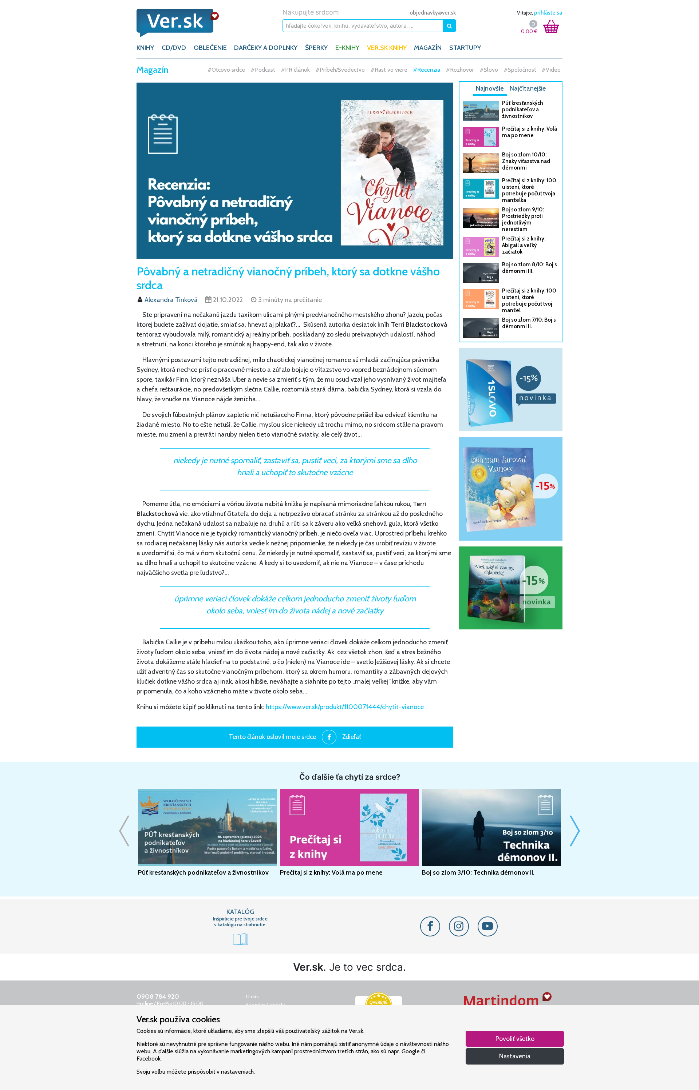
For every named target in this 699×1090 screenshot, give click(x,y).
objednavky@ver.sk (433, 12)
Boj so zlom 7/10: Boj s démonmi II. (529, 323)
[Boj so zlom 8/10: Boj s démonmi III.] (481, 272)
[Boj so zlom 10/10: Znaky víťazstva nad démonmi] (481, 162)
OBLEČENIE (210, 48)
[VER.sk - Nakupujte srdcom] (185, 23)
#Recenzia (383, 69)
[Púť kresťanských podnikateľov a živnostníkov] (481, 111)
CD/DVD (174, 48)
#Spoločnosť (477, 69)
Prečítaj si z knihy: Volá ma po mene (529, 132)
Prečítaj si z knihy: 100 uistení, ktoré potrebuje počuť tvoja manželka (529, 190)
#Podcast (220, 69)
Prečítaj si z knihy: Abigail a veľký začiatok (523, 245)
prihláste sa (548, 12)
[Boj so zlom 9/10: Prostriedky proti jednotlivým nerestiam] (481, 217)
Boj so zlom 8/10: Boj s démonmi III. (529, 267)
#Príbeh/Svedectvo (296, 69)
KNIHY (145, 48)
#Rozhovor (417, 69)
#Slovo (446, 69)
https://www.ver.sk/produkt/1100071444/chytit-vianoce (345, 707)
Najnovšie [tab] (490, 88)
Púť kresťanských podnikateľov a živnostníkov (522, 109)
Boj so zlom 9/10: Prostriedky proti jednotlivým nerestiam (523, 219)
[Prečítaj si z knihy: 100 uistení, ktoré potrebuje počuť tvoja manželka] (481, 188)
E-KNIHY (347, 48)
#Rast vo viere (345, 69)
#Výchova (536, 69)
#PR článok (252, 69)
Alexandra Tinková (171, 300)
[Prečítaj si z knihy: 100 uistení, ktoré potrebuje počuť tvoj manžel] (481, 298)
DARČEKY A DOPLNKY (265, 48)
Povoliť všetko (514, 1038)
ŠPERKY (316, 48)
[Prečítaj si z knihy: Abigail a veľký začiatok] (481, 246)
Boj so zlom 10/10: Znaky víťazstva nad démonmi (526, 161)
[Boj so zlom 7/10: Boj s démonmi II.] (481, 328)
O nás (252, 996)
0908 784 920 (158, 996)
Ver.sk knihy (387, 48)
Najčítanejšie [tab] (528, 88)
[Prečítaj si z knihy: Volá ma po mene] (481, 137)
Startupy (465, 48)
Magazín (428, 48)
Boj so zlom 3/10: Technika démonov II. (478, 872)
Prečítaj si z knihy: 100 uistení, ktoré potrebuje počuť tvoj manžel (529, 300)
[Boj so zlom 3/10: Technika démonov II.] (491, 827)
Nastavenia (514, 1056)
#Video (507, 69)
